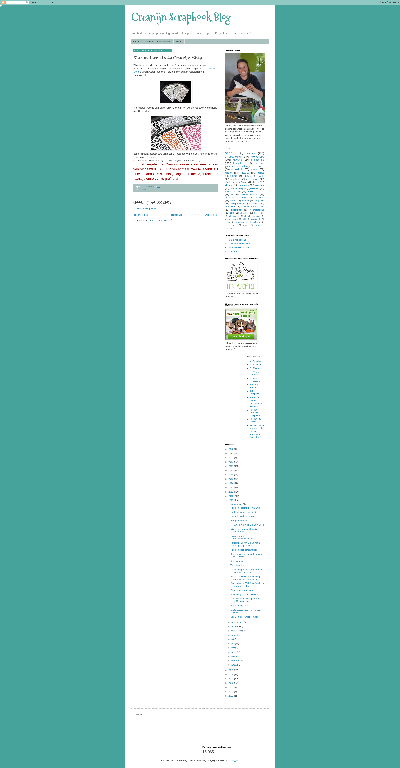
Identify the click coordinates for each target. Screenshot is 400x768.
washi (228, 191)
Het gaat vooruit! (238, 520)
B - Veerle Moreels (254, 373)
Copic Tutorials (164, 41)
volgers (246, 225)
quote (261, 176)
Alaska (244, 182)
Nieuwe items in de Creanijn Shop (247, 525)
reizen (228, 172)
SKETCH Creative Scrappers (255, 413)
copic (261, 166)
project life (257, 159)
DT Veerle (244, 213)
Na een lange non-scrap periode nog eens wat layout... (246, 570)
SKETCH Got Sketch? (256, 420)
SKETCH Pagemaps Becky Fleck (256, 434)
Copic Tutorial (231, 219)
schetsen (234, 179)
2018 (231, 466)
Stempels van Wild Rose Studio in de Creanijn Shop (247, 584)
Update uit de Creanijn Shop (244, 616)
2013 (231, 487)
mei (233, 647)
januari (234, 665)
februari (235, 660)
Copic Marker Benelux (239, 243)
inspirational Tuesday (236, 197)
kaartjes (237, 159)
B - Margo (255, 368)
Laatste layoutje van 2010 (243, 512)
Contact (136, 41)
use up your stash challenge (244, 165)
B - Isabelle (255, 364)
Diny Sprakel (234, 251)
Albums (179, 41)
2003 (231, 687)
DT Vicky (259, 197)
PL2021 (228, 228)
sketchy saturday (252, 216)
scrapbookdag (238, 203)
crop (239, 191)
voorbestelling (257, 210)
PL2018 (247, 175)
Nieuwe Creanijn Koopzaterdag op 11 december (245, 600)
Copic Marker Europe (238, 247)
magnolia (259, 200)
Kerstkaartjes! (237, 561)
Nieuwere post (141, 215)
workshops (257, 156)
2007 (231, 678)
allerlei (254, 169)
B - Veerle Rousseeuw (255, 379)
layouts (251, 153)
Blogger (234, 760)
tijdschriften (236, 210)
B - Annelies (255, 361)
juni (233, 643)
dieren (233, 200)
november (236, 622)
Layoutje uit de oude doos (243, 516)
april (233, 652)
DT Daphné (234, 216)
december (236, 504)
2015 (231, 479)
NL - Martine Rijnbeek (256, 405)
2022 (231, 449)
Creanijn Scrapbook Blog (181, 17)
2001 (231, 695)
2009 (231, 670)
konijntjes (238, 163)
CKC (255, 203)
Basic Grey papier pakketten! (244, 594)
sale (232, 212)
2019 (231, 462)
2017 (231, 470)
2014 (231, 483)
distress (245, 200)
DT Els (258, 225)
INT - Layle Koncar (255, 386)
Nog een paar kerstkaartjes (243, 550)
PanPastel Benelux (237, 240)
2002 (231, 691)
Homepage (176, 215)
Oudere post (211, 215)
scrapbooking (233, 156)
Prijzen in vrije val (239, 605)
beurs (256, 182)
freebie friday (236, 188)
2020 (231, 457)
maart (234, 656)
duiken (250, 191)
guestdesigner (231, 225)
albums (228, 185)
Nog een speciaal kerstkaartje (245, 507)
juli (232, 639)
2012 (231, 492)
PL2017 (244, 172)
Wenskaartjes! (237, 565)
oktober (235, 626)
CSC (262, 191)
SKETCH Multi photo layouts (257, 426)
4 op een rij (259, 213)
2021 (231, 453)
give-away (254, 188)
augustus (236, 635)
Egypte (253, 219)
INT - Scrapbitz (254, 392)
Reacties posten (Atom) (160, 220)
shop (144, 190)
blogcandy (244, 185)
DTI (244, 219)
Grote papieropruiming (241, 590)
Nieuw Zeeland (250, 194)
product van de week (252, 206)
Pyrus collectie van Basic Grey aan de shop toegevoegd (245, 577)
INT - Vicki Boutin (255, 398)
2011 (231, 496)
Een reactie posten (146, 208)
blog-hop (240, 222)
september (236, 630)
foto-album (255, 222)
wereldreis (237, 169)
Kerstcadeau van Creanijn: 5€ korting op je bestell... (245, 544)
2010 (231, 500)
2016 (231, 474)
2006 (231, 683)
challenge (230, 182)
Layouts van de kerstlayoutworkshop (241, 537)
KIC (233, 194)
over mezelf (252, 179)
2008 (231, 674)
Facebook (148, 41)
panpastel (230, 206)
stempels (259, 185)
